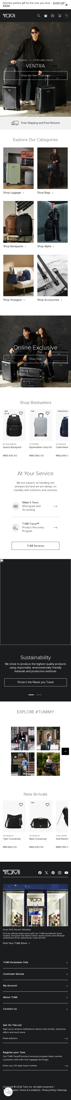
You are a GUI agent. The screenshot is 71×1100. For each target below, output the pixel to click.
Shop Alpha (44, 246)
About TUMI (10, 997)
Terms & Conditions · (30, 1090)
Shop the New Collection (35, 75)
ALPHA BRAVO (9, 444)
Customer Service (13, 974)
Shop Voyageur (12, 300)
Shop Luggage (12, 192)
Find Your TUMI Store (15, 943)
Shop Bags (43, 192)
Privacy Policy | (49, 1090)
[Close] (66, 5)
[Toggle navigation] (66, 15)
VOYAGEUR (8, 836)
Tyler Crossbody (12, 839)
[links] (35, 506)
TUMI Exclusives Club (15, 962)
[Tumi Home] (9, 15)
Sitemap (62, 1090)
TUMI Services (35, 546)
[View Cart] (59, 15)
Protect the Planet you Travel (36, 682)
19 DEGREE (34, 444)
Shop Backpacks (13, 246)
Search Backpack (12, 447)
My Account (10, 985)
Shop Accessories (48, 300)
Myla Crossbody (37, 839)
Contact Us (10, 1009)
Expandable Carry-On (40, 447)
